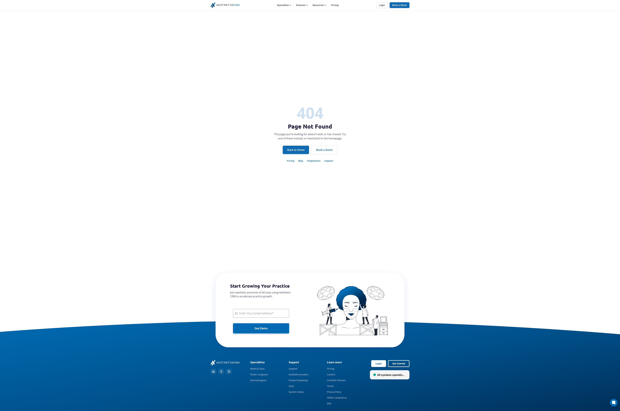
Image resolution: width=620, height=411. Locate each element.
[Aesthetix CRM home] (225, 5)
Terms (330, 386)
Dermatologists (258, 380)
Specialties (283, 5)
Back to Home (296, 150)
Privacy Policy (334, 391)
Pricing (335, 5)
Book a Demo (399, 5)
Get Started (398, 363)
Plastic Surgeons (259, 374)
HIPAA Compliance (337, 397)
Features (300, 5)
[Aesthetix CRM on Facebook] (221, 371)
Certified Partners (336, 380)
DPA (329, 403)
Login (382, 5)
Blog (300, 160)
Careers (331, 374)
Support (328, 160)
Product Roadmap (298, 380)
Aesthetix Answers (299, 374)
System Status (296, 391)
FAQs (291, 386)
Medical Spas (257, 368)
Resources (318, 5)
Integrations (313, 160)
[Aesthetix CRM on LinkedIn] (213, 371)
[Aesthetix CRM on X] (229, 371)
